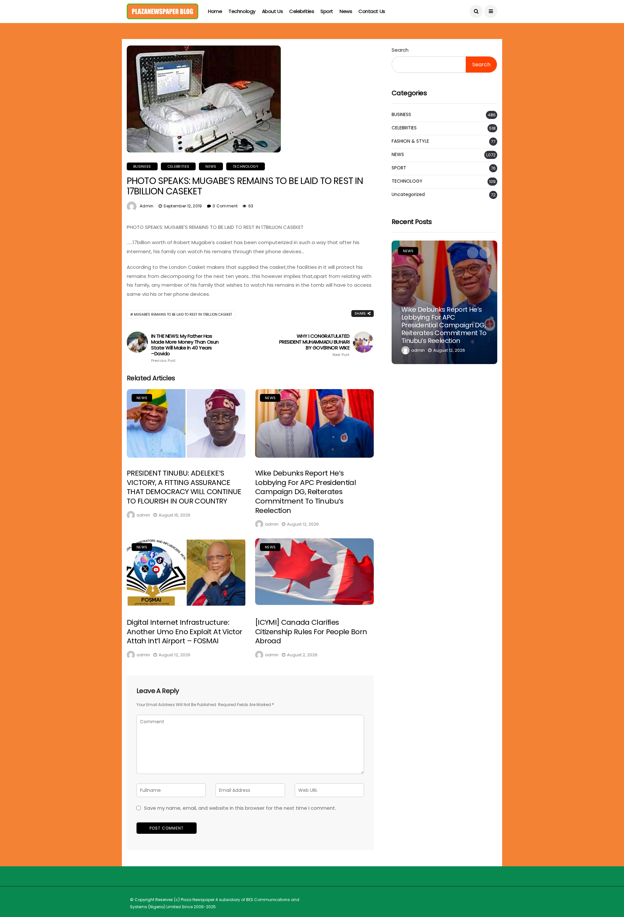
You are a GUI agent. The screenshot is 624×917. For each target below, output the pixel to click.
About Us (272, 11)
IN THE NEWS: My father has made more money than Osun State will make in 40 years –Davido (185, 348)
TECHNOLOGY (245, 166)
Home (215, 11)
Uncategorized (408, 194)
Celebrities (301, 11)
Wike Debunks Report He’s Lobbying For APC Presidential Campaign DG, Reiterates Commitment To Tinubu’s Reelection (305, 491)
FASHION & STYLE (410, 141)
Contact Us (371, 11)
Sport (326, 11)
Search (400, 49)
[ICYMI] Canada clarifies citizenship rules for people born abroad (311, 631)
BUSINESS (142, 166)
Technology (241, 11)
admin (147, 206)
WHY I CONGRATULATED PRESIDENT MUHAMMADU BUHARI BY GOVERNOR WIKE (314, 345)
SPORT (399, 168)
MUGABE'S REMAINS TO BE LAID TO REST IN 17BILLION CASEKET (183, 314)
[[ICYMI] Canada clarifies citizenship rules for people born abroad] (314, 571)
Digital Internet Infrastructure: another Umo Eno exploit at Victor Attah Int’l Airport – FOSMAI (184, 631)
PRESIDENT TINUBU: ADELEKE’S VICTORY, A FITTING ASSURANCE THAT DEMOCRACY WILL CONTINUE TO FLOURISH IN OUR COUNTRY (184, 487)
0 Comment (225, 206)
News (346, 11)
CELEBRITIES (178, 166)
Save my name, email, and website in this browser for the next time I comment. (240, 808)
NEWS (210, 166)
